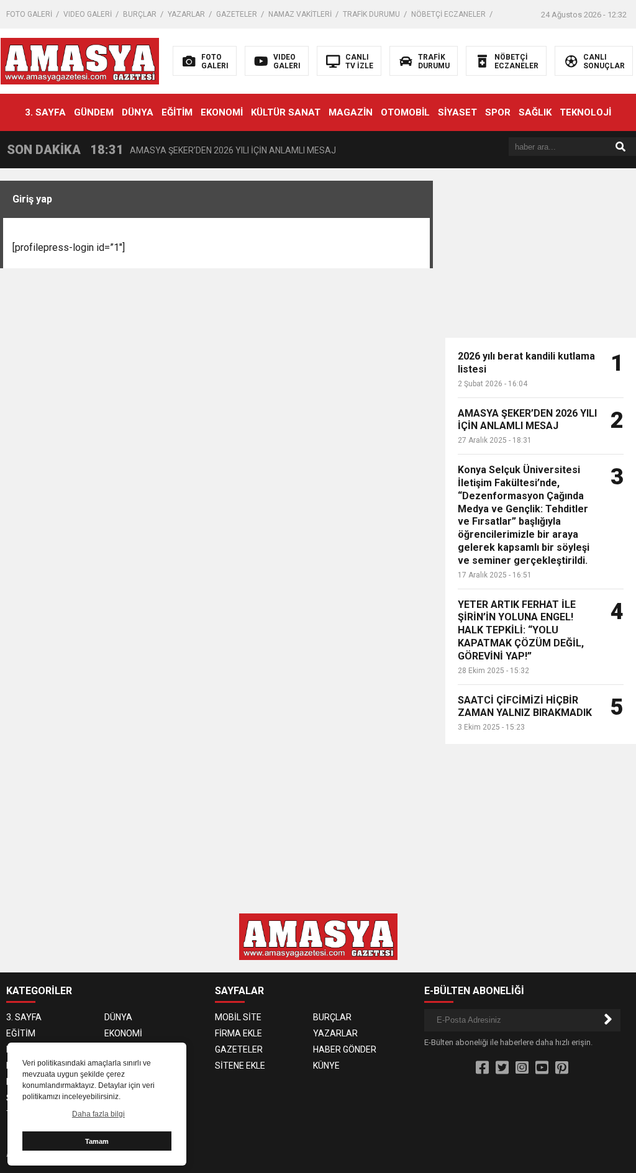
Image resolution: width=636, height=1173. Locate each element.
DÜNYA (137, 112)
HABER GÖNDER (344, 1049)
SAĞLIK (535, 112)
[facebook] (482, 1068)
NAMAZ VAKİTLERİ (300, 14)
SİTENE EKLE (240, 1066)
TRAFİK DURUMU (371, 14)
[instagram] (522, 1068)
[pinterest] (561, 1068)
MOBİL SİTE (238, 1017)
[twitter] (502, 1068)
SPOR (498, 112)
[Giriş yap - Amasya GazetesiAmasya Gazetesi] (80, 60)
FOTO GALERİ (29, 14)
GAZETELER (236, 14)
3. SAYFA (45, 112)
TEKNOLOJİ (585, 112)
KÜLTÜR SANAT (285, 112)
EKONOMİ (222, 112)
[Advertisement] (540, 258)
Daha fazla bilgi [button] (98, 1114)
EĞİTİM (177, 112)
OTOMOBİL (405, 112)
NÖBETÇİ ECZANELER (448, 14)
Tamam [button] (97, 1141)
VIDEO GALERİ (87, 14)
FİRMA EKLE (238, 1033)
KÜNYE (326, 1066)
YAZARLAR (186, 14)
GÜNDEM (94, 112)
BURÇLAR (140, 14)
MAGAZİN (351, 112)
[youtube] (541, 1068)
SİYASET (457, 112)
